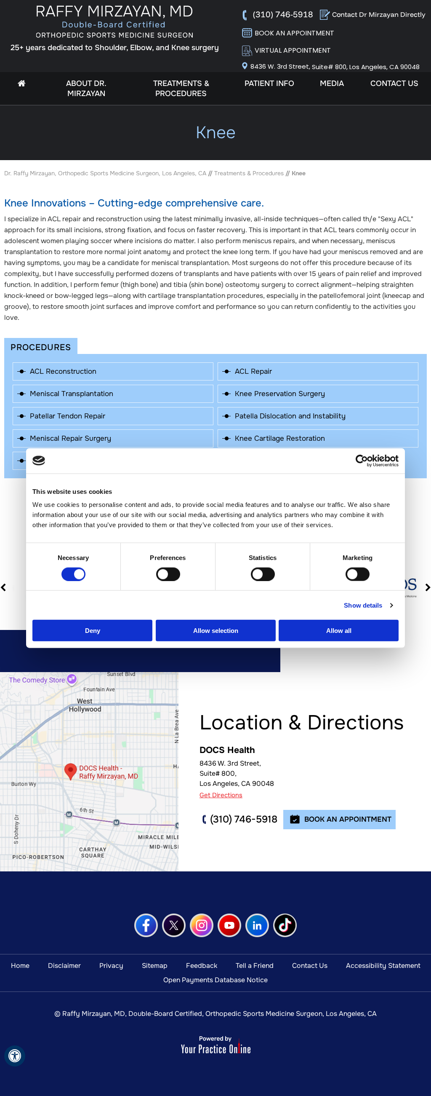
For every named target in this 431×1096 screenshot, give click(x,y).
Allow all (338, 630)
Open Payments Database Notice (215, 979)
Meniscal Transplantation (71, 393)
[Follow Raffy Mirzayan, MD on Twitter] (174, 925)
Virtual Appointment (293, 50)
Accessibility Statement (383, 965)
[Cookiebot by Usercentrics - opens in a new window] (362, 460)
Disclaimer (64, 965)
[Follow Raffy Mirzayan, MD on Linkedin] (257, 925)
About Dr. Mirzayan (86, 88)
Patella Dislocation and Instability (290, 416)
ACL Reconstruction (63, 371)
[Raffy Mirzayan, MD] (114, 21)
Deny (92, 630)
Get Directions (221, 795)
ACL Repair (253, 371)
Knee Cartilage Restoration (280, 438)
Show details (363, 604)
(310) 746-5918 (283, 14)
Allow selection (215, 630)
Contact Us (394, 83)
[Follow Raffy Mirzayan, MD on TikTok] (285, 925)
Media (332, 83)
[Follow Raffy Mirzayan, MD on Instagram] (201, 925)
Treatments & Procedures (181, 88)
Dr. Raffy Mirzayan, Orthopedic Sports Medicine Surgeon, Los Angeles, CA (105, 173)
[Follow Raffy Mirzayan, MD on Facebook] (146, 925)
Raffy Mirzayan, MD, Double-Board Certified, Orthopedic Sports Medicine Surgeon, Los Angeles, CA (219, 1013)
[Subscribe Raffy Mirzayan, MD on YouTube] (229, 925)
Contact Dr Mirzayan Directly (379, 14)
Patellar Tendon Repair (67, 416)
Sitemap (155, 965)
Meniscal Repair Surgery (70, 438)
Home (21, 83)
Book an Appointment (294, 33)
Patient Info (269, 83)
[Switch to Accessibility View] (14, 1056)
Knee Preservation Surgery (280, 393)
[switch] (168, 574)
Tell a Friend (255, 965)
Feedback (201, 965)
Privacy (111, 965)
